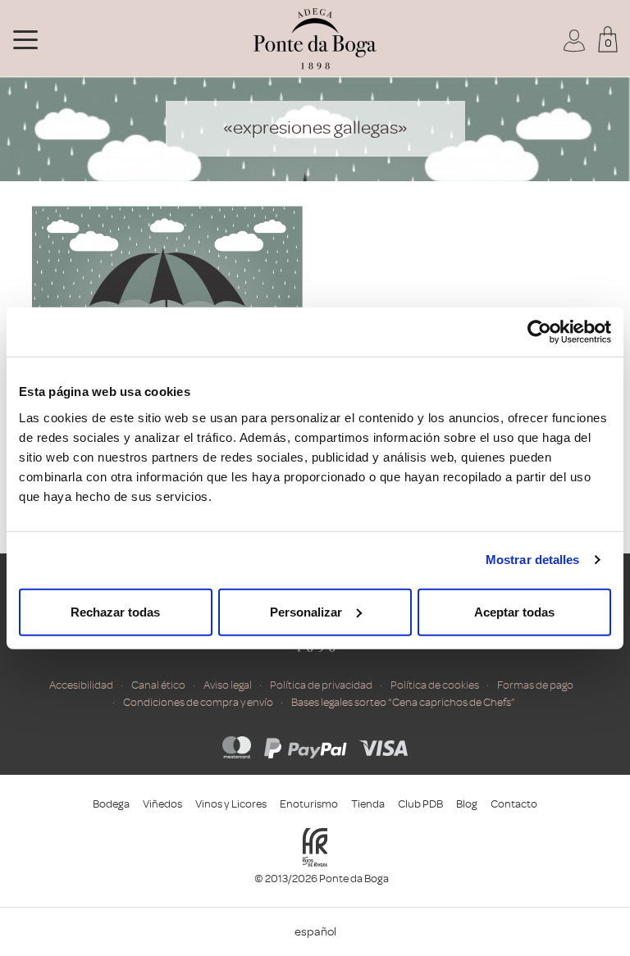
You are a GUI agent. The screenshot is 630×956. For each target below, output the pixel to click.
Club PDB (420, 804)
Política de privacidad (321, 685)
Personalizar (306, 611)
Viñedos (162, 804)
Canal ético (158, 685)
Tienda (368, 804)
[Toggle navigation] (25, 39)
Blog (466, 804)
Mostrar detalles (533, 560)
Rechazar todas (115, 611)
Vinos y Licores (231, 804)
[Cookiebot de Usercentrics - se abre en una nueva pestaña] (539, 332)
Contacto (514, 804)
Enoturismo (309, 804)
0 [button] (608, 43)
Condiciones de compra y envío (198, 702)
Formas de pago (535, 685)
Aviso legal (227, 685)
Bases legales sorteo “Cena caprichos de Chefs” (403, 702)
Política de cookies (434, 685)
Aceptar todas (514, 611)
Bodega (111, 804)
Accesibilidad (81, 685)
